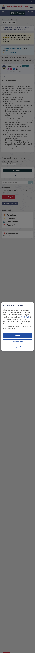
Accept (17, 335)
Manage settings (17, 347)
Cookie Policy (25, 317)
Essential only (17, 341)
